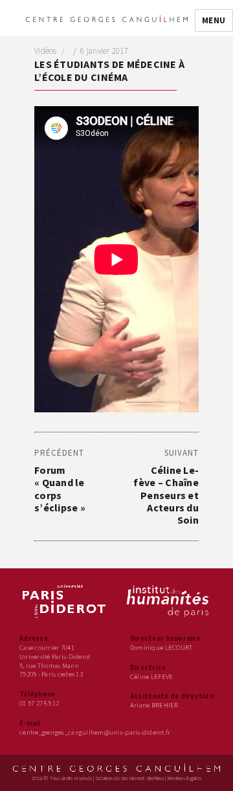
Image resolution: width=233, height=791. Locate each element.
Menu (214, 20)
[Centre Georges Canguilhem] (107, 18)
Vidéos (45, 50)
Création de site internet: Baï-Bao (130, 778)
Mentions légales (184, 778)
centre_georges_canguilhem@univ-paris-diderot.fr (95, 732)
